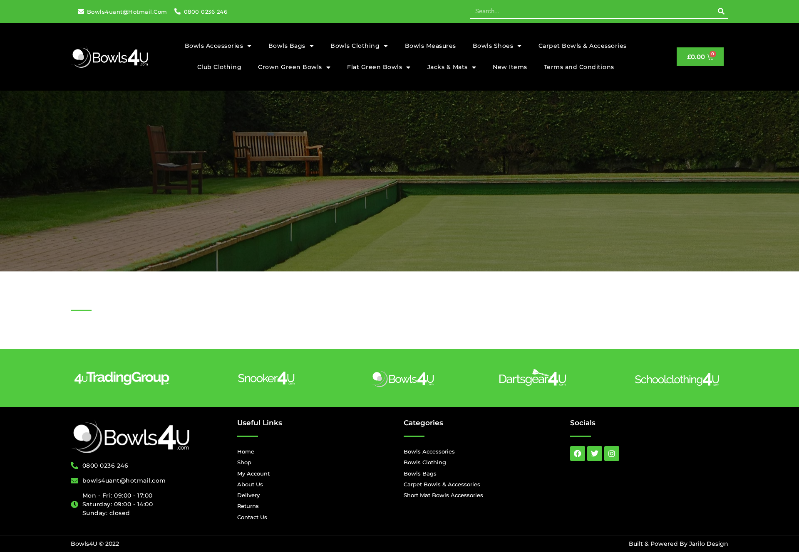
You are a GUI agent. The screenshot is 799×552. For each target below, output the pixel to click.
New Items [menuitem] (510, 67)
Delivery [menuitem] (248, 495)
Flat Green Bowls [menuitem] (374, 67)
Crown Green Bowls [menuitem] (290, 67)
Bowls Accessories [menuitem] (214, 45)
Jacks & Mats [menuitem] (447, 67)
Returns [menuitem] (248, 506)
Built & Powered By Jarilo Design (678, 543)
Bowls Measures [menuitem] (430, 45)
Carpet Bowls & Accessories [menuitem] (582, 45)
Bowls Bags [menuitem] (286, 45)
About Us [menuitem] (250, 484)
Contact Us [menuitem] (252, 517)
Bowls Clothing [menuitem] (355, 45)
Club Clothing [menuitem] (219, 67)
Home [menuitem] (245, 451)
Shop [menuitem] (244, 462)
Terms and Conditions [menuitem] (579, 67)
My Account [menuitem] (253, 473)
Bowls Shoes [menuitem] (493, 45)
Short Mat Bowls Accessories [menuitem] (443, 495)
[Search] (721, 11)
